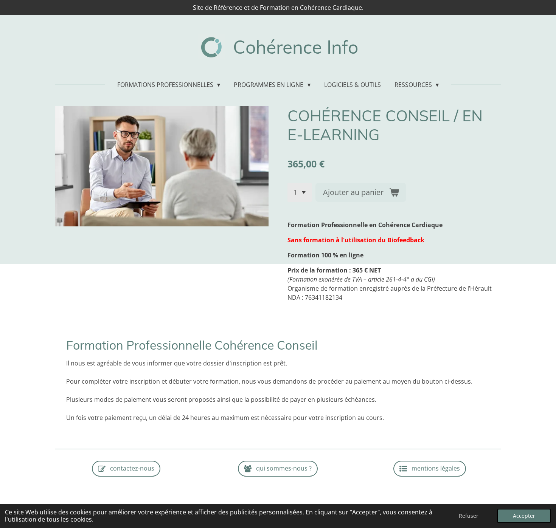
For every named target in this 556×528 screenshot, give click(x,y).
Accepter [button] (524, 515)
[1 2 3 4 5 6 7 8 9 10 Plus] (299, 192)
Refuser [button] (468, 515)
